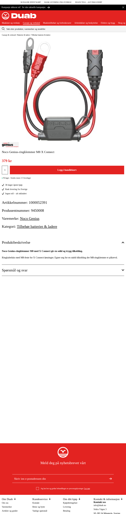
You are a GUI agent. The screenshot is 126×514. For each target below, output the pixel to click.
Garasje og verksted (31, 23)
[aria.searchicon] (3, 29)
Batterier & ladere (23, 35)
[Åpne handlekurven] (121, 17)
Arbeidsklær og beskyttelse (86, 23)
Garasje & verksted (9, 35)
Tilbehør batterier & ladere (40, 35)
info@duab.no (100, 505)
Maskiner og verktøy (11, 23)
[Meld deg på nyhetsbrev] (110, 478)
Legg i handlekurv (67, 170)
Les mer (87, 488)
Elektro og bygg (108, 23)
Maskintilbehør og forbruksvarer (57, 23)
